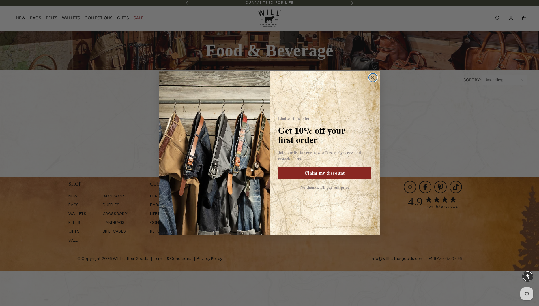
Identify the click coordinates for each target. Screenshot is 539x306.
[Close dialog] (373, 77)
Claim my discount (324, 172)
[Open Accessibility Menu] (527, 276)
